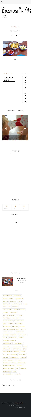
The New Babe (22, 362)
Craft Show (13, 312)
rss (24, 208)
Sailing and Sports (12, 354)
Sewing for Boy (14, 357)
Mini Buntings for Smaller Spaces (21, 279)
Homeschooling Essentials (10, 334)
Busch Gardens (16, 304)
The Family (6, 362)
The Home (13, 362)
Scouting (5, 357)
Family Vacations (7, 320)
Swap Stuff (11, 360)
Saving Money (22, 354)
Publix (25, 346)
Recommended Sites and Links (11, 351)
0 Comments (24, 73)
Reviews (23, 351)
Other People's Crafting (9, 340)
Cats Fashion (6, 306)
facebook (15, 208)
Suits (4, 360)
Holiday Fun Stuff (8, 332)
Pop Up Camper (17, 346)
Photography (19, 343)
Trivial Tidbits (7, 371)
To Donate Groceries (8, 368)
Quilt (24, 348)
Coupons (5, 312)
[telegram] (6, 73)
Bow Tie (20, 301)
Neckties (21, 337)
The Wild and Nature (8, 365)
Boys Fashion (6, 304)
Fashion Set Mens (19, 320)
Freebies (10, 323)
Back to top (20, 407)
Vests (14, 371)
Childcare (15, 306)
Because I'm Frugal (8, 298)
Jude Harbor (23, 334)
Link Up (5, 337)
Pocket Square (7, 346)
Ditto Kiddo (19, 315)
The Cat (19, 360)
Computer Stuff (7, 309)
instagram (6, 208)
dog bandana (6, 318)
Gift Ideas (15, 326)
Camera (25, 304)
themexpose (19, 403)
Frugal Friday (18, 323)
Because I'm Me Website (9, 301)
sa (3, 354)
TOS (17, 368)
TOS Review (23, 368)
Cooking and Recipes (19, 309)
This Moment (15, 27)
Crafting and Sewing (8, 315)
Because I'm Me (19, 298)
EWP (18, 318)
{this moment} (9, 137)
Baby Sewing (17, 295)
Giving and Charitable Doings (11, 329)
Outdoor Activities (8, 343)
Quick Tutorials (17, 348)
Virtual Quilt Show (8, 374)
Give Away (22, 326)
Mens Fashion (12, 337)
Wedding (18, 374)
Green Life (23, 329)
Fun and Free (6, 326)
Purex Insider (6, 348)
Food (4, 323)
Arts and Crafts (7, 295)
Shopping (23, 357)
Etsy (14, 318)
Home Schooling (19, 332)
